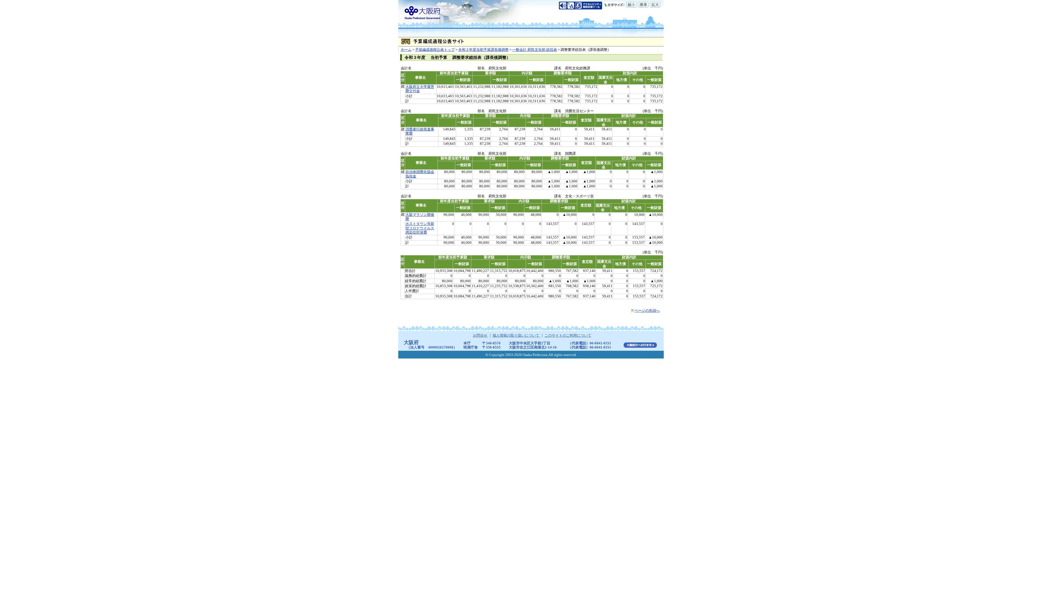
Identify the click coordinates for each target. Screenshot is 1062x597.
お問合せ (480, 335)
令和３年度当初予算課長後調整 (483, 50)
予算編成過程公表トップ (435, 50)
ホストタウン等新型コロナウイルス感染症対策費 (419, 228)
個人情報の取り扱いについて (516, 335)
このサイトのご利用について (568, 335)
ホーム (406, 50)
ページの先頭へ (647, 311)
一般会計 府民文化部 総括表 (534, 50)
